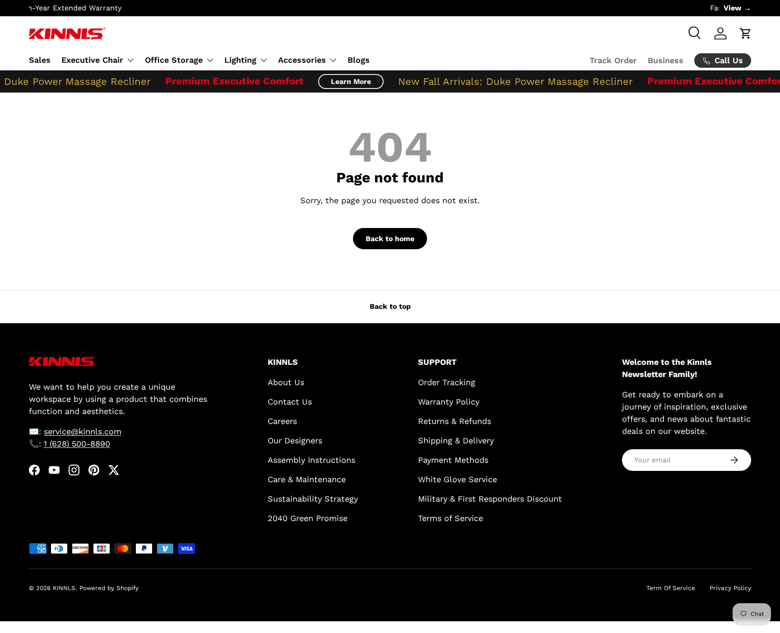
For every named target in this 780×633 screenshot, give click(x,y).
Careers (282, 421)
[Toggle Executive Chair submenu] (130, 60)
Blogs (359, 60)
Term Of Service (670, 587)
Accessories (302, 60)
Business (665, 60)
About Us (286, 382)
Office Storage (174, 60)
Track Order (613, 60)
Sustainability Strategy (313, 498)
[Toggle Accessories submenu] (333, 60)
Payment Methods (453, 460)
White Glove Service (457, 479)
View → (737, 8)
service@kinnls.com (82, 431)
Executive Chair (92, 60)
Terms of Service (450, 518)
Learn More (345, 81)
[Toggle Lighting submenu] (263, 60)
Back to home (390, 238)
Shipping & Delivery (456, 440)
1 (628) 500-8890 (77, 443)
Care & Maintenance (307, 479)
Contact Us (290, 401)
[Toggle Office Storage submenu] (209, 60)
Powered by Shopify (109, 587)
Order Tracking (446, 382)
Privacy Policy (730, 587)
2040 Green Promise (308, 518)
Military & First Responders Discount (490, 498)
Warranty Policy (448, 401)
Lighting (240, 60)
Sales (40, 60)
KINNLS (64, 587)
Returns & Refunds (454, 421)
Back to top (390, 306)
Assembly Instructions (311, 460)
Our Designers (295, 440)
